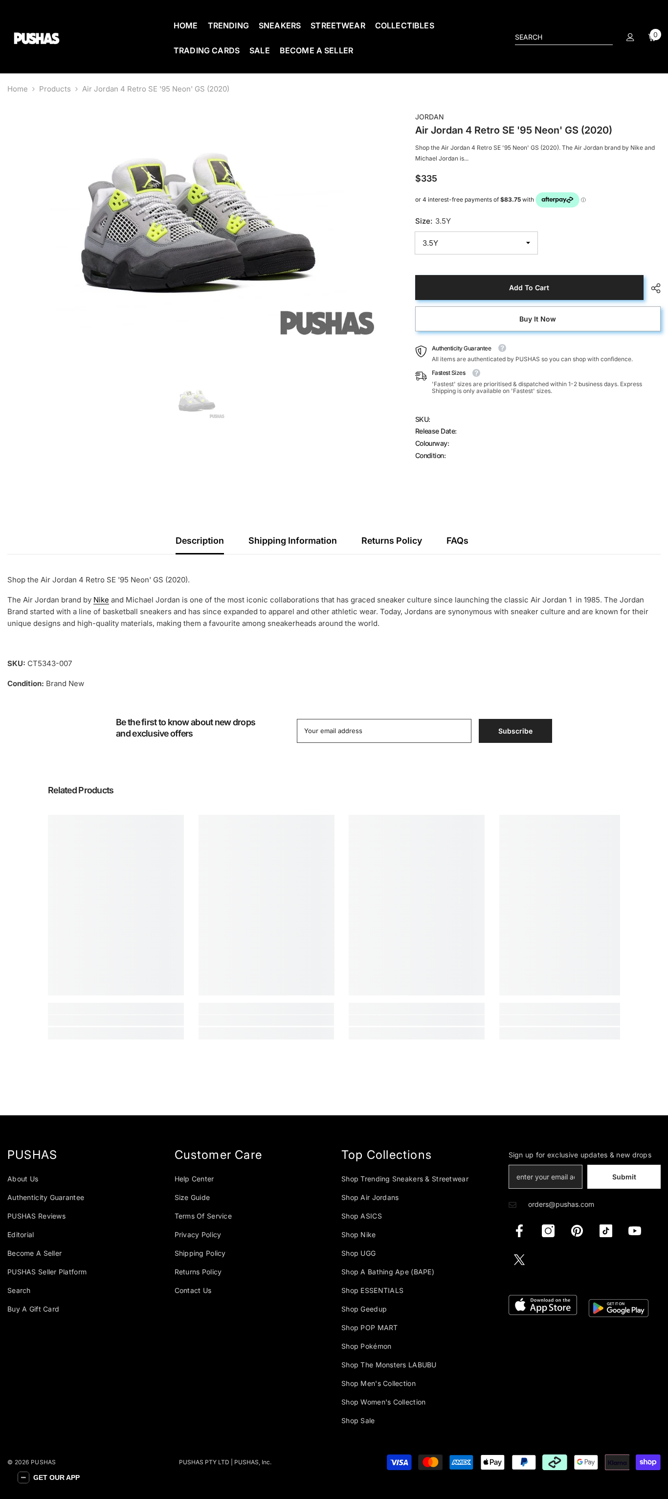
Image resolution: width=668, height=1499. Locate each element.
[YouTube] (635, 1231)
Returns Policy (391, 540)
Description (200, 540)
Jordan (429, 117)
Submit (624, 1177)
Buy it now (537, 319)
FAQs (457, 540)
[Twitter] (519, 1259)
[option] (196, 229)
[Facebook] (519, 1231)
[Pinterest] (577, 1231)
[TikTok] (606, 1231)
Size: (433, 221)
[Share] (652, 288)
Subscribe (515, 731)
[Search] (564, 37)
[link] (116, 1020)
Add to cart (529, 287)
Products (55, 88)
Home (17, 88)
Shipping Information (292, 540)
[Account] (630, 37)
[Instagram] (548, 1231)
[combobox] (556, 37)
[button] (49, 1477)
